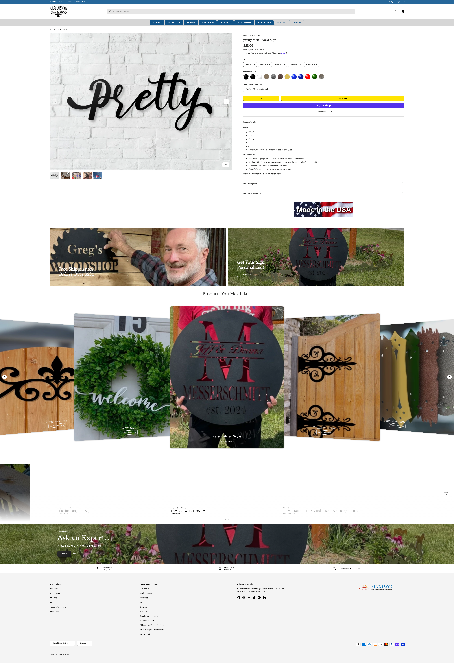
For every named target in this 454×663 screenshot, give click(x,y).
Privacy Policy (146, 634)
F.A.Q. (142, 602)
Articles (297, 23)
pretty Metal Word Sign (63, 30)
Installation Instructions (150, 616)
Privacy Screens (244, 23)
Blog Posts (144, 598)
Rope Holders (208, 23)
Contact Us (282, 23)
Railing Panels (174, 23)
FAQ (391, 2)
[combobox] (231, 11)
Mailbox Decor (264, 23)
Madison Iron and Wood (61, 654)
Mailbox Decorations (58, 607)
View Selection (246, 274)
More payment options (323, 111)
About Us (144, 611)
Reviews (143, 607)
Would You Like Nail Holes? (253, 84)
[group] (227, 493)
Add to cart (343, 98)
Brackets (191, 23)
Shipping (246, 49)
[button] (225, 519)
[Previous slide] (4, 377)
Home (51, 30)
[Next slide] (449, 377)
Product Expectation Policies (152, 630)
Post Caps (157, 23)
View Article (63, 513)
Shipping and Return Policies (152, 625)
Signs (52, 602)
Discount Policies (147, 620)
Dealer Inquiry (146, 593)
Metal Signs (225, 23)
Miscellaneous (55, 611)
